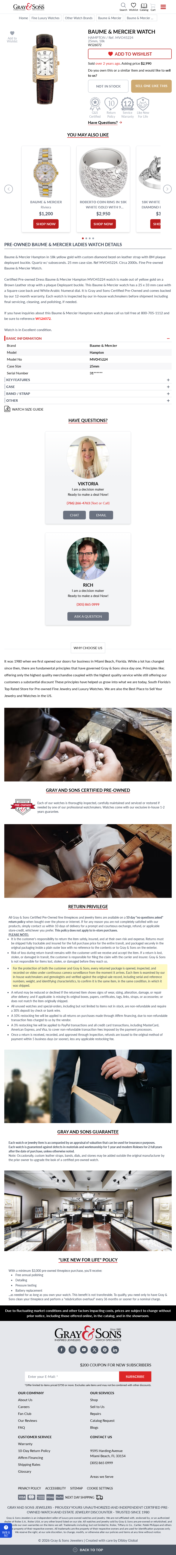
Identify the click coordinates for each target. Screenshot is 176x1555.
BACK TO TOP (91, 1549)
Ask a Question (88, 616)
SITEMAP (76, 1488)
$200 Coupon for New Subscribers (115, 1364)
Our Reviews (27, 1420)
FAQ (21, 1427)
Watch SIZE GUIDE (27, 409)
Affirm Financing (30, 1457)
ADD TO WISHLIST (133, 54)
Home (23, 17)
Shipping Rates (29, 1464)
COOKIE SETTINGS (100, 1488)
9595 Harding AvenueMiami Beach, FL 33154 (108, 1453)
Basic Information (24, 338)
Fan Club (24, 1413)
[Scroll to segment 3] (90, 238)
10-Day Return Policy (34, 1450)
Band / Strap (18, 393)
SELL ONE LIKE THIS (151, 85)
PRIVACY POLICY (29, 1488)
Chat (74, 515)
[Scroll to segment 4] (93, 238)
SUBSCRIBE (135, 1376)
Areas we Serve (101, 1476)
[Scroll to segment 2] (86, 238)
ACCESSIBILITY (55, 1488)
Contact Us (101, 1436)
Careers (24, 1406)
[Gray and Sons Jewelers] (29, 6)
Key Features (18, 379)
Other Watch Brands (79, 18)
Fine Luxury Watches (45, 18)
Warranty (25, 1443)
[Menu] (160, 7)
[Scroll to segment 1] (83, 238)
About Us (25, 1399)
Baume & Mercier (109, 18)
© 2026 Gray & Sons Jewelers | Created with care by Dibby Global (88, 1540)
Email (101, 515)
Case (10, 386)
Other (12, 400)
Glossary (24, 1471)
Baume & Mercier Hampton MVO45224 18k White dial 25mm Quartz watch (142, 18)
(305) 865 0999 (101, 1462)
